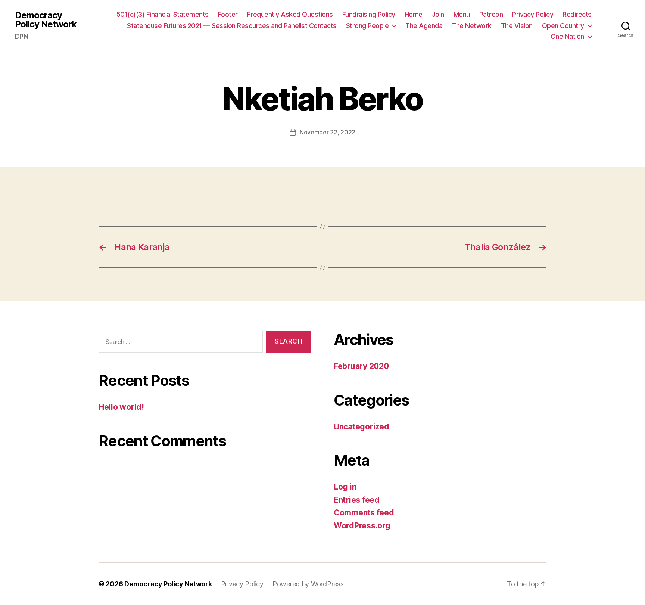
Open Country (563, 26)
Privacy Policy (532, 14)
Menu (462, 14)
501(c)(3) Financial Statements (162, 14)
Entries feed (357, 500)
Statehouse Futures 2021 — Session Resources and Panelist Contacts (232, 26)
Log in (345, 486)
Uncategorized (361, 426)
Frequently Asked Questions (290, 14)
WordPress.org (362, 525)
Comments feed (364, 512)
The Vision (517, 26)
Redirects (577, 14)
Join (438, 14)
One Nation (567, 36)
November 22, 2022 (327, 132)
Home (414, 14)
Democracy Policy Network (46, 20)
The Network (472, 26)
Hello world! (121, 407)
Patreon (491, 14)
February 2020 (361, 366)
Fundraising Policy (368, 14)
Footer (228, 14)
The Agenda (423, 26)
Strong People (367, 26)
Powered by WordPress (308, 584)
